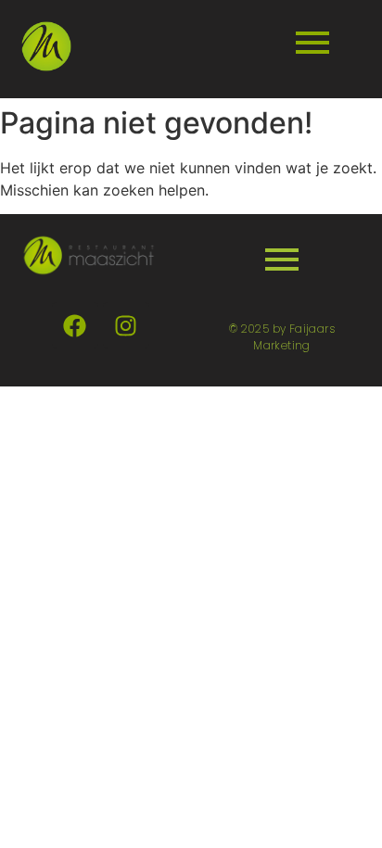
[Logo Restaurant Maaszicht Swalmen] (46, 46)
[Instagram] (126, 325)
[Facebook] (75, 325)
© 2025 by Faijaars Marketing (282, 337)
